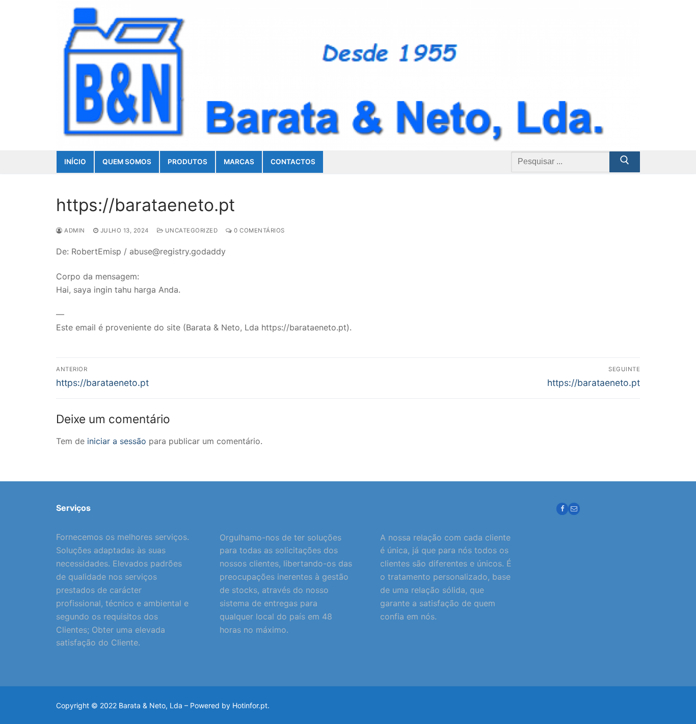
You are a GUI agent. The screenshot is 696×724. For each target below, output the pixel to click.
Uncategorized (190, 230)
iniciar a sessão (116, 441)
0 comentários (258, 230)
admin (74, 230)
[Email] (574, 508)
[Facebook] (562, 508)
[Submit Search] (624, 162)
